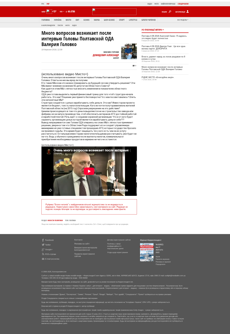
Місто (68, 19)
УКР (48, 4)
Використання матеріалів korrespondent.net (85, 249)
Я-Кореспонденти (48, 25)
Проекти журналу (162, 259)
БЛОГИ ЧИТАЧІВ (149, 19)
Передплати (160, 264)
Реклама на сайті (81, 244)
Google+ (49, 249)
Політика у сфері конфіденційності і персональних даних (115, 246)
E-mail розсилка (52, 259)
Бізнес (86, 19)
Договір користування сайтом (119, 240)
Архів (158, 257)
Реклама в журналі (163, 262)
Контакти (78, 240)
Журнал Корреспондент (150, 240)
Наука (97, 19)
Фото (67, 25)
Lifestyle (133, 19)
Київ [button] (43, 11)
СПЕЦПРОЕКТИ (183, 4)
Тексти (60, 25)
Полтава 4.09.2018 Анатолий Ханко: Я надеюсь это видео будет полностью (164, 37)
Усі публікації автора (152, 29)
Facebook (49, 240)
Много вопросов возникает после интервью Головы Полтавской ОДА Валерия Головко (162, 68)
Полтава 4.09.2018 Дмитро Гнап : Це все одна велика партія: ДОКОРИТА (163, 47)
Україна (57, 19)
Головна (45, 19)
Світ (77, 19)
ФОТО (156, 4)
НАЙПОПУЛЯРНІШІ (168, 4)
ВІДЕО (150, 4)
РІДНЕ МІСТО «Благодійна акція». (158, 77)
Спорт (122, 19)
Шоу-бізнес (109, 19)
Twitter (48, 245)
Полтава (72, 220)
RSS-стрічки (50, 254)
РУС (42, 4)
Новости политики (55, 220)
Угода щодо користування (117, 252)
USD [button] (61, 11)
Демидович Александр (106, 55)
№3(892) (159, 244)
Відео (74, 25)
